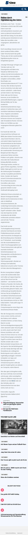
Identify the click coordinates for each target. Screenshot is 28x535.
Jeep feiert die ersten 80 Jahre (11, 452)
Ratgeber (4, 14)
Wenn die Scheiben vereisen (10, 477)
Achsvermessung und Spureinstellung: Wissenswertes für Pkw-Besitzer (13, 515)
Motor (13, 381)
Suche (25, 9)
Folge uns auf (22, 9)
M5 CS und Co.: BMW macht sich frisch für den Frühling (13, 468)
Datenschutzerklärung (11, 533)
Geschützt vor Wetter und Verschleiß (13, 436)
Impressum (19, 533)
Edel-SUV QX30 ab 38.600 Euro (11, 504)
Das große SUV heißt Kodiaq (10, 494)
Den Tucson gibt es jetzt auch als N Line (14, 460)
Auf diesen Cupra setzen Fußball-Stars (13, 444)
